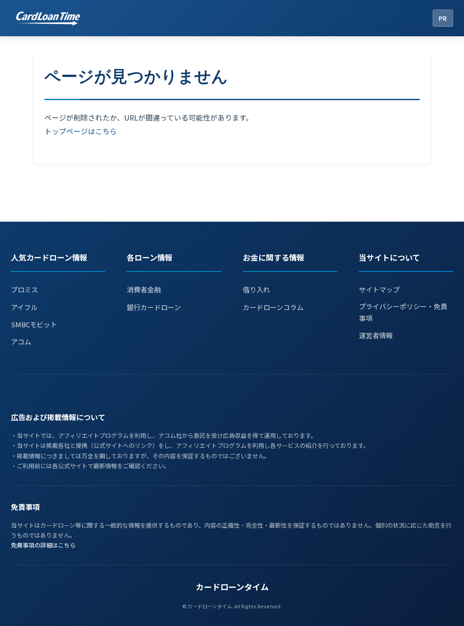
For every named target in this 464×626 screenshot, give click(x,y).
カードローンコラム (273, 307)
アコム (21, 341)
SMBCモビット (34, 324)
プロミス (24, 289)
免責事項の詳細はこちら (43, 545)
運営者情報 (376, 335)
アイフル (24, 307)
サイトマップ (379, 289)
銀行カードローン (154, 307)
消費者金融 (144, 289)
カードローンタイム (232, 586)
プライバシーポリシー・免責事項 (403, 312)
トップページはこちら (80, 131)
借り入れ (256, 289)
